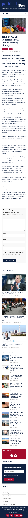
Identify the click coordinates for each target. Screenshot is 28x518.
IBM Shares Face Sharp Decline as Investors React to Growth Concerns (16, 441)
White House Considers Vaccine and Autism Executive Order (15, 405)
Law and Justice (7, 496)
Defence (5, 490)
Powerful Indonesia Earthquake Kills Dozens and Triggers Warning (16, 368)
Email (5, 239)
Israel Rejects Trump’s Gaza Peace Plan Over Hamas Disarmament (16, 396)
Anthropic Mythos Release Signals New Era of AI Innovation (16, 432)
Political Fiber (18, 52)
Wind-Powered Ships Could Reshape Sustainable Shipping (16, 414)
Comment (6, 218)
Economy (5, 501)
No (11, 515)
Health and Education (9, 504)
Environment (7, 499)
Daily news (4, 49)
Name (5, 233)
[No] (26, 512)
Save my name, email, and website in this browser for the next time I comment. (13, 254)
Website (5, 246)
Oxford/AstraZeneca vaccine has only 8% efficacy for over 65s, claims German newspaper (13, 344)
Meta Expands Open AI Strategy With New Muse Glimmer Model (16, 386)
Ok (8, 515)
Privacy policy (18, 515)
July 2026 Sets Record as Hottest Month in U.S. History (15, 423)
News (10, 49)
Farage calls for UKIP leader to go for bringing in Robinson (12, 293)
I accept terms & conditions (11, 475)
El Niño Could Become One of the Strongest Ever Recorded (16, 358)
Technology (6, 493)
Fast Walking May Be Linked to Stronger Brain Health (16, 377)
